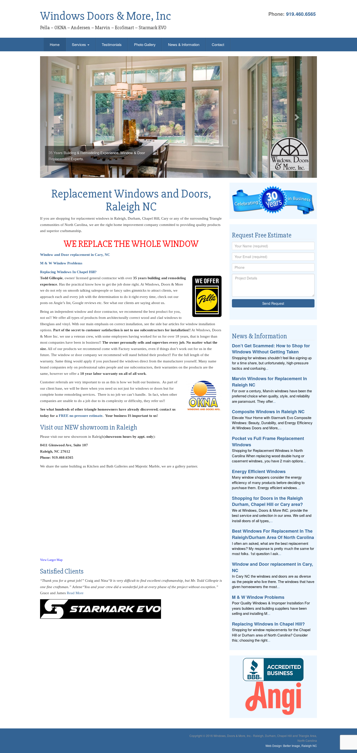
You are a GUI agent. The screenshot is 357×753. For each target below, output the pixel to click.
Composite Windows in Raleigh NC (268, 411)
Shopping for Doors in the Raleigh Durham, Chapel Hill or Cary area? (267, 501)
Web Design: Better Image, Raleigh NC (291, 746)
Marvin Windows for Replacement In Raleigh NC (269, 381)
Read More (75, 593)
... (266, 368)
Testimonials (112, 44)
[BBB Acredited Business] (273, 669)
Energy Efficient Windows (259, 471)
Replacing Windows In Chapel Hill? (68, 272)
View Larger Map (51, 560)
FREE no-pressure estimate (80, 416)
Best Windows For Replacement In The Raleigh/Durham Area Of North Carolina (273, 534)
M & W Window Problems (61, 263)
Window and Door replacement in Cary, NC (272, 567)
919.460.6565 (301, 13)
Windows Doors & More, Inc (105, 16)
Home (55, 44)
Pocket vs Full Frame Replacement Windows (268, 441)
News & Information (183, 44)
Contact (218, 44)
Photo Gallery (145, 44)
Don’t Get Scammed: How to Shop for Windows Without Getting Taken (271, 348)
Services (79, 44)
